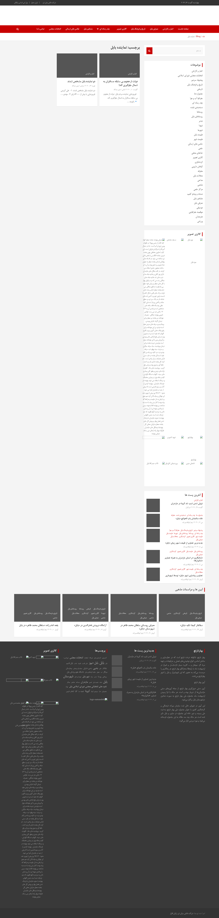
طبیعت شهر (198, 139)
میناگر (68, 682)
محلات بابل (198, 175)
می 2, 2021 (199, 565)
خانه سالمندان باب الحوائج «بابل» (189, 518)
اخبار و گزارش (168, 29)
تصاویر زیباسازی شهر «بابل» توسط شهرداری (184, 575)
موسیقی (200, 207)
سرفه (92, 677)
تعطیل (98, 672)
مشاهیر (73, 682)
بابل (101, 663)
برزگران (188, 507)
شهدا (201, 125)
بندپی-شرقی (87, 668)
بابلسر (75, 663)
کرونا (87, 691)
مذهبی (200, 185)
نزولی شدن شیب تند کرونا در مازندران (187, 503)
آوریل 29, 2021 (198, 580)
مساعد (78, 682)
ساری (95, 677)
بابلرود (79, 663)
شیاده (101, 682)
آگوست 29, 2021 (197, 507)
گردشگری (199, 162)
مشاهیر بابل (88, 29)
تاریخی (200, 89)
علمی (200, 148)
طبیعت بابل (198, 134)
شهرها (200, 130)
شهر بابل (85, 676)
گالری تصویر (121, 29)
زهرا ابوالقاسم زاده (187, 523)
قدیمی (90, 682)
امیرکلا (91, 658)
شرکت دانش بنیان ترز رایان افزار (181, 913)
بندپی (95, 668)
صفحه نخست (183, 29)
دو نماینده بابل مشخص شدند (81, 81)
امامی (123, 90)
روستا (99, 677)
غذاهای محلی (197, 153)
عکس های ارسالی (72, 29)
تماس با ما (40, 29)
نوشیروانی (104, 691)
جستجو (149, 50)
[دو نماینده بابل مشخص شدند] (77, 65)
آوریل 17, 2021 (101, 630)
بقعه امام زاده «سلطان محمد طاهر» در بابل (38, 625)
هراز (100, 691)
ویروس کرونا (94, 691)
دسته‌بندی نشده (196, 107)
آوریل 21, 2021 (149, 633)
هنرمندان (199, 216)
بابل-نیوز (93, 663)
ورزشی (200, 221)
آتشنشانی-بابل (97, 658)
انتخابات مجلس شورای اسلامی (190, 75)
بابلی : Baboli (187, 14)
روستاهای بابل (197, 116)
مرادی (82, 86)
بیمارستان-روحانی (77, 668)
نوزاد (67, 687)
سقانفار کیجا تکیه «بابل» (191, 625)
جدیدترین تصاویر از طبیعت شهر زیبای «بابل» (184, 543)
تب (101, 672)
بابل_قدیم (85, 663)
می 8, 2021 (199, 547)
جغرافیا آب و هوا (196, 98)
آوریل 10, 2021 (53, 630)
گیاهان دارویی (197, 166)
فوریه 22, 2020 (90, 86)
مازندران (84, 682)
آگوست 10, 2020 (132, 90)
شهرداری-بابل (77, 677)
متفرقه (200, 171)
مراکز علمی (198, 189)
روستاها (200, 112)
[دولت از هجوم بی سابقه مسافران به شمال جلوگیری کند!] (119, 65)
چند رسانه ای (105, 29)
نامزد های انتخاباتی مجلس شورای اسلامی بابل (88, 686)
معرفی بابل (154, 29)
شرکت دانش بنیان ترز (49, 3)
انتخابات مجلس (55, 29)
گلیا (76, 691)
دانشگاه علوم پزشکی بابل (75, 672)
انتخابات (86, 658)
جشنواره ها (198, 93)
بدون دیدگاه (117, 90)
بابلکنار (104, 668)
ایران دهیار (34, 3)
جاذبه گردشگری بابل (90, 672)
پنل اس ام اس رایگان (21, 3)
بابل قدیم (69, 663)
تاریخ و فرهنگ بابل (138, 29)
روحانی (104, 677)
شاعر (201, 121)
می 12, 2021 (198, 523)
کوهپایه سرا (81, 691)
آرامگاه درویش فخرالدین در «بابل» (90, 625)
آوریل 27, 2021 (198, 630)
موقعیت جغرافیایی (196, 212)
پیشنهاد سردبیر (197, 80)
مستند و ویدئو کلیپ (195, 194)
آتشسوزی (104, 658)
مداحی (200, 180)
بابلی (100, 668)
